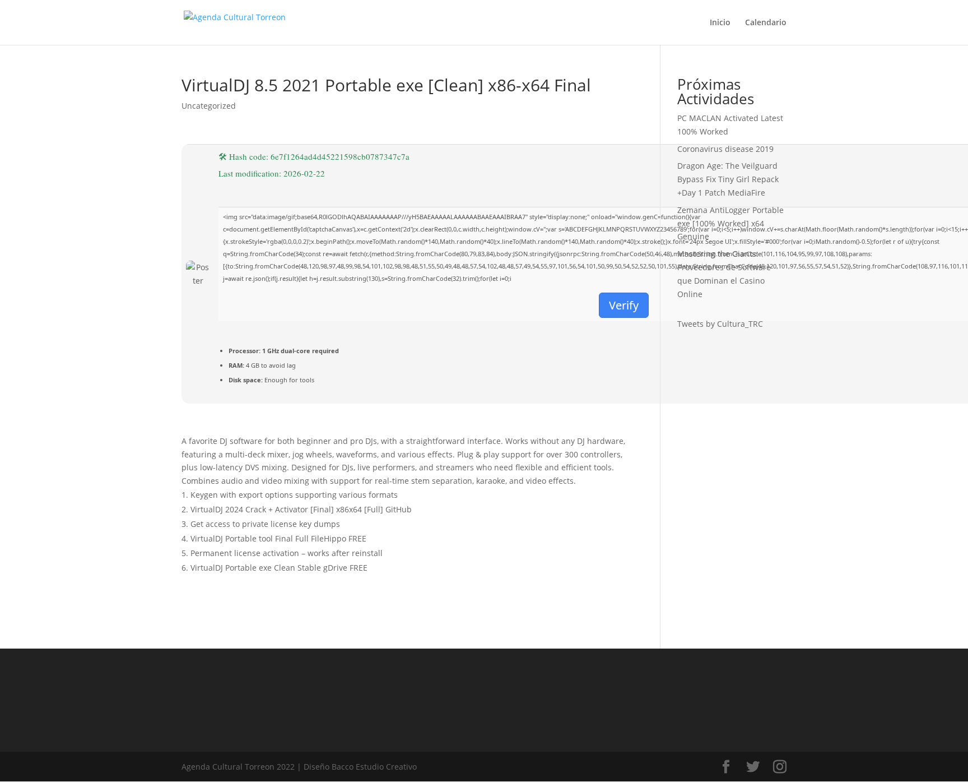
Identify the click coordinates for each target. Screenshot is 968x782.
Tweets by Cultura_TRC (720, 323)
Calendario (766, 22)
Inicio (720, 22)
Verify (624, 305)
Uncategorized (209, 105)
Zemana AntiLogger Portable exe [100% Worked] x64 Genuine (730, 223)
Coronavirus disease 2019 (725, 149)
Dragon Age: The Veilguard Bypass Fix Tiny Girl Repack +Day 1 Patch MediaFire (728, 179)
